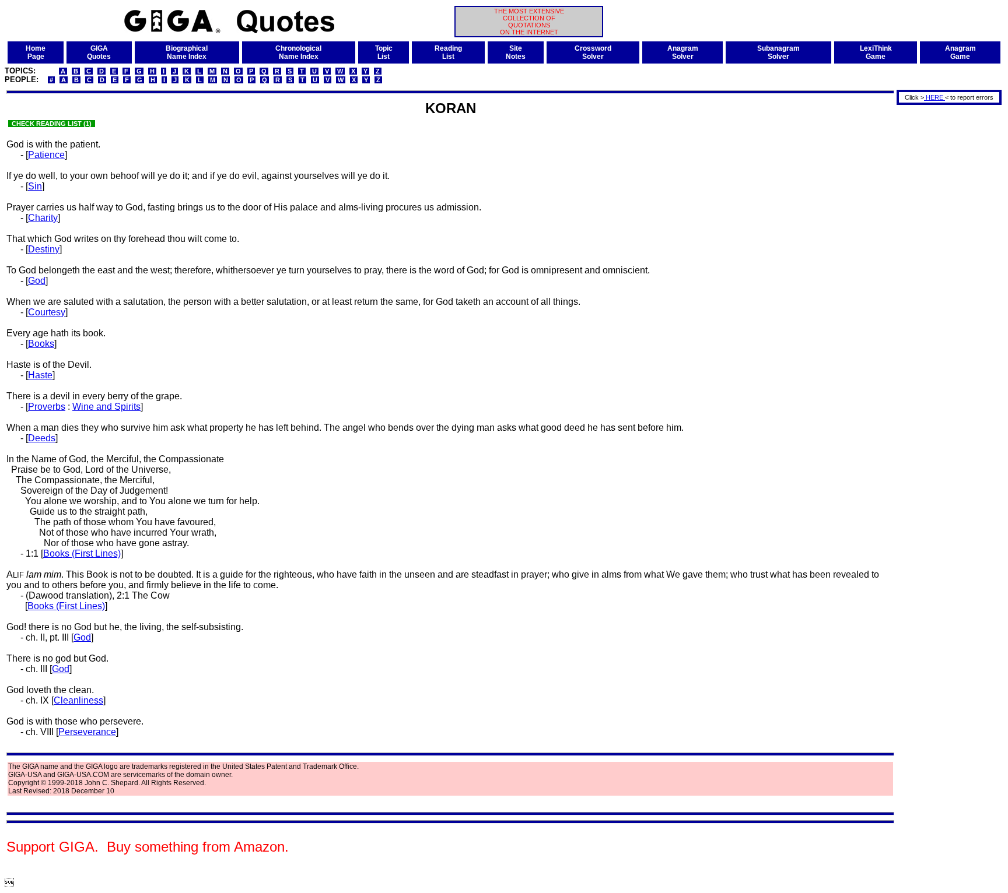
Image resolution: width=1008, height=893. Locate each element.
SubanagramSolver (778, 52)
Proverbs (46, 407)
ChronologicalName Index (298, 52)
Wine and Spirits (106, 407)
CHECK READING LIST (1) (51, 123)
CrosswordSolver (593, 52)
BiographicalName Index (187, 52)
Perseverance (87, 732)
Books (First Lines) (82, 553)
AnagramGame (960, 52)
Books (41, 344)
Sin (35, 186)
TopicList (384, 52)
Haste (40, 375)
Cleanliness (78, 700)
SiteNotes (516, 52)
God (37, 281)
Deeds (41, 438)
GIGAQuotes (99, 52)
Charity (43, 218)
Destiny (44, 249)
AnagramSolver (682, 52)
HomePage (36, 52)
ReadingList (448, 52)
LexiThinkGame (876, 52)
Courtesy (46, 312)
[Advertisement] (945, 281)
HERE (934, 97)
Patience (46, 155)
